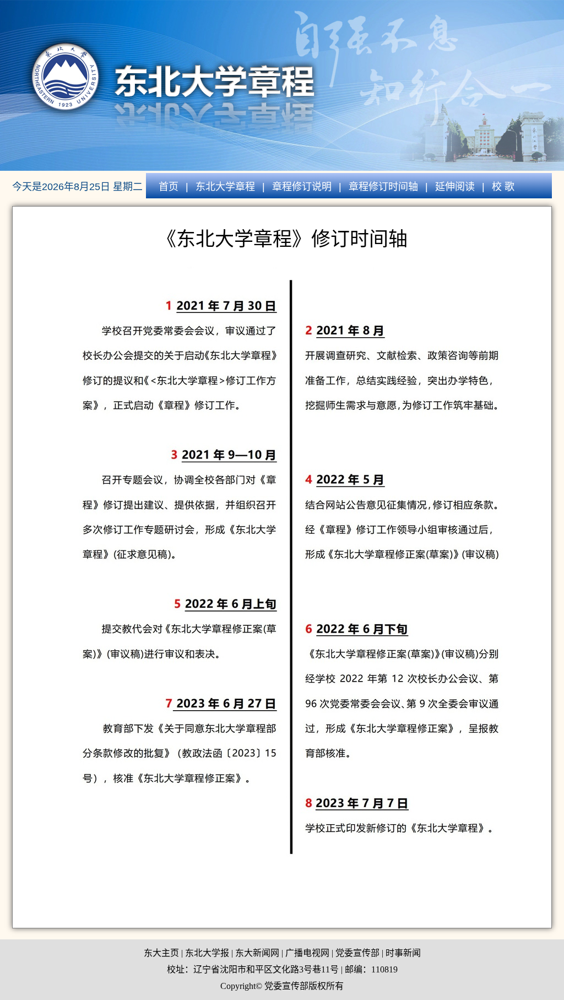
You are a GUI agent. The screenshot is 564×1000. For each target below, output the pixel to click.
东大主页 (161, 953)
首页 (168, 186)
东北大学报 (207, 953)
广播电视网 (307, 953)
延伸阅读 (455, 186)
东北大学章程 (225, 186)
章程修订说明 (302, 186)
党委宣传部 (357, 953)
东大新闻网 (257, 953)
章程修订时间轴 (383, 186)
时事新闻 (403, 953)
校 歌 (503, 186)
